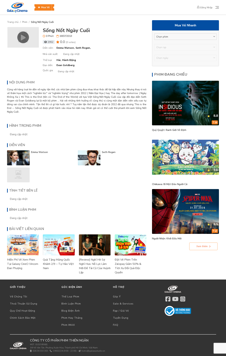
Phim (24, 22)
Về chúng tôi (18, 296)
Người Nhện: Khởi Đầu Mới (167, 238)
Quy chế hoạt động (22, 310)
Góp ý (117, 296)
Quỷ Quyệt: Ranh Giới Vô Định (169, 130)
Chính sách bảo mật (22, 318)
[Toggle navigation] (217, 7)
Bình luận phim (71, 303)
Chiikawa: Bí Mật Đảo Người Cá (169, 184)
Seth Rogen (108, 152)
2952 (50, 42)
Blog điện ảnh (70, 310)
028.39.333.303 (40, 350)
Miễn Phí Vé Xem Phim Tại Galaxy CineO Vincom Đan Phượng (22, 264)
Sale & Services (123, 303)
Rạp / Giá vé (121, 310)
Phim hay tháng (71, 318)
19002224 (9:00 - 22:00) (64, 350)
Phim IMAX (68, 325)
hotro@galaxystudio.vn (93, 350)
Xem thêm (202, 246)
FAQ (115, 325)
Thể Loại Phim (70, 296)
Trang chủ (13, 22)
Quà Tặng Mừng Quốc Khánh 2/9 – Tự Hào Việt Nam (58, 264)
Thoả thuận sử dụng (23, 303)
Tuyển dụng (120, 318)
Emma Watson (39, 152)
